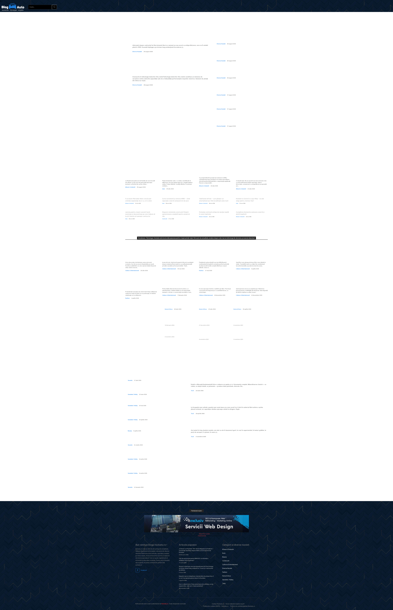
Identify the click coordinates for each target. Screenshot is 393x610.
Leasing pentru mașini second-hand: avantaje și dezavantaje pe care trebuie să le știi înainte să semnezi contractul (140, 214)
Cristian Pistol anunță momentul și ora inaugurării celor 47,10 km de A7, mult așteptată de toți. (236, 88)
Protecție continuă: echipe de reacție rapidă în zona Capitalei (214, 213)
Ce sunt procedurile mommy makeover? (148, 427)
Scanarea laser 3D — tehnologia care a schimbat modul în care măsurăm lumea (229, 377)
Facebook (144, 570)
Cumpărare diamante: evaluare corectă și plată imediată (250, 213)
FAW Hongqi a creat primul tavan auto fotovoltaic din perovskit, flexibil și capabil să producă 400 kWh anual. (240, 54)
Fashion (201, 270)
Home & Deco (169, 309)
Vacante (130, 380)
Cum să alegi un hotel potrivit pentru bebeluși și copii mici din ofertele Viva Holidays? (152, 483)
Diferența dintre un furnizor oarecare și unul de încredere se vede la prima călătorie (178, 174)
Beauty (130, 431)
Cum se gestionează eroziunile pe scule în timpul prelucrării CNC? (229, 400)
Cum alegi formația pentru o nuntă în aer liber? (213, 284)
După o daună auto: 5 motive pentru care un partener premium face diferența (250, 174)
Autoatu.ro (164, 604)
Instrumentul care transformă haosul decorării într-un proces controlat (140, 256)
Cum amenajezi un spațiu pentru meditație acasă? (247, 302)
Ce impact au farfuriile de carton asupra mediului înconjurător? (138, 174)
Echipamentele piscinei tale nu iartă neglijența (214, 173)
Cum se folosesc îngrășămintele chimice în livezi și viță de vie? (245, 334)
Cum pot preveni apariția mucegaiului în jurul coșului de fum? (213, 334)
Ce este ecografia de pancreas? (143, 402)
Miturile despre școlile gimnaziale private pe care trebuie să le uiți (175, 256)
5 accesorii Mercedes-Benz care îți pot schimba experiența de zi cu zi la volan (138, 200)
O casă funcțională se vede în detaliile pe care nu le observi (178, 302)
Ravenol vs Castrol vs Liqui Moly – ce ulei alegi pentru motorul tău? (250, 200)
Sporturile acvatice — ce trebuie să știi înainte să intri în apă (152, 390)
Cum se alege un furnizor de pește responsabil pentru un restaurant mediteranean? (212, 320)
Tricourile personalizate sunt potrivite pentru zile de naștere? (139, 285)
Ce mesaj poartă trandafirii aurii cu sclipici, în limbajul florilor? (250, 256)
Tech (192, 390)
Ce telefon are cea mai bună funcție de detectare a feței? (221, 423)
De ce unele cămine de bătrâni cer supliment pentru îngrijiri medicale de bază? (154, 469)
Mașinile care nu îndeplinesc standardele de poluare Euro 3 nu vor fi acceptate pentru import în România (196, 577)
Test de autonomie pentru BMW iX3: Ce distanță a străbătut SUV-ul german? (193, 559)
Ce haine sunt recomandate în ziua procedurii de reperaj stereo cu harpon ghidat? (152, 415)
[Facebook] (137, 570)
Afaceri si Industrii (130, 187)
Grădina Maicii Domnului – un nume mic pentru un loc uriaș (251, 284)
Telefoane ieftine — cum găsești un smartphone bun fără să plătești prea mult (213, 200)
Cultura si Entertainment (132, 270)
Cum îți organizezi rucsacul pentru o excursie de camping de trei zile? (152, 440)
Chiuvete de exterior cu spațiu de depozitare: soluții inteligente (179, 320)
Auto (163, 189)
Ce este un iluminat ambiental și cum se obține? (179, 332)
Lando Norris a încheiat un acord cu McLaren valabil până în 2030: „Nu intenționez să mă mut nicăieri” (170, 36)
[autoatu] (13, 7)
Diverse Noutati (137, 51)
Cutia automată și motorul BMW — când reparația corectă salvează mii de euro (176, 200)
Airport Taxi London (204, 534)
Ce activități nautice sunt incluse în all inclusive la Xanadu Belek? (153, 376)
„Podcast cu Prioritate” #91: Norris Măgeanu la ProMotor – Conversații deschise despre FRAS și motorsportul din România (196, 550)
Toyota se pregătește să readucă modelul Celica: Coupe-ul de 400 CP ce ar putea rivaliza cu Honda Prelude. (240, 37)
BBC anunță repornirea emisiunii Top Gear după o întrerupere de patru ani (238, 104)
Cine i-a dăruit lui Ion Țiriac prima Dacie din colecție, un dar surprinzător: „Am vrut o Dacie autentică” (196, 585)
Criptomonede (202, 536)
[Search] (54, 7)
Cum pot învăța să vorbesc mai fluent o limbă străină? (178, 284)
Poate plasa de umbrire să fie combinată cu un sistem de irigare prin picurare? (247, 320)
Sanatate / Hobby (133, 394)
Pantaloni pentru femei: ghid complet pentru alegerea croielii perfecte (213, 256)
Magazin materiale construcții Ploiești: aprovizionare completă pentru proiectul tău (176, 214)
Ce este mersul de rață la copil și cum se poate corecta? (151, 454)
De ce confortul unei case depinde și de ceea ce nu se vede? (213, 302)
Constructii (164, 218)
